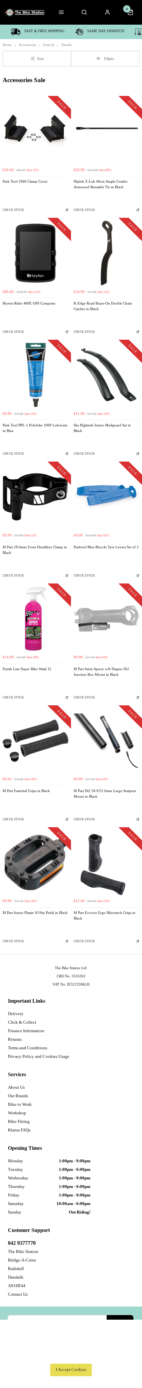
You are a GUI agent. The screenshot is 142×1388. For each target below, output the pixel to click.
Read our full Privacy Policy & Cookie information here (71, 1355)
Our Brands (18, 1095)
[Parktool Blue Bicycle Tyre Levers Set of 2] (106, 497)
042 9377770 (22, 1243)
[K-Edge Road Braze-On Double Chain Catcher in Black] (106, 253)
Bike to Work (20, 1104)
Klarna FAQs (19, 1129)
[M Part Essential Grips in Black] (35, 740)
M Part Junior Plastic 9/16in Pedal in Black (35, 913)
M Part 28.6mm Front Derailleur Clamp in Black (35, 550)
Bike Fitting (19, 1121)
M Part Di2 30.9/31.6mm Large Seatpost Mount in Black (105, 793)
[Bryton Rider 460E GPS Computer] (35, 253)
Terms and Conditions (27, 1047)
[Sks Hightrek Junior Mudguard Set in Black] (106, 375)
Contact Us (18, 1294)
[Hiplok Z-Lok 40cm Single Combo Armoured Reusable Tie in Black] (106, 131)
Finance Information (26, 1030)
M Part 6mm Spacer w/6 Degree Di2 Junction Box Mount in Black (101, 671)
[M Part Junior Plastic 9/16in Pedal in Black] (35, 862)
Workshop (17, 1112)
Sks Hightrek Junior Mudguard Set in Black (102, 428)
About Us (16, 1087)
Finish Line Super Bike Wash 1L (27, 669)
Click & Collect (22, 1022)
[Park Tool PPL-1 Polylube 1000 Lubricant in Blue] (35, 375)
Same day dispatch (105, 31)
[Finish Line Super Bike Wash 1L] (35, 618)
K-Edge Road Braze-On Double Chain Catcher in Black (103, 306)
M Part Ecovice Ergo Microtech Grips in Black (104, 915)
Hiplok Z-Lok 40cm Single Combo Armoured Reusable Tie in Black (100, 184)
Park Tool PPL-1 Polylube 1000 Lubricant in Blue (35, 428)
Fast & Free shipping (44, 31)
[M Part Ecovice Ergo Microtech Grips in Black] (106, 862)
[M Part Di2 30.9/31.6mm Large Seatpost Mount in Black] (106, 740)
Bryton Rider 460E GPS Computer (29, 303)
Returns (15, 1039)
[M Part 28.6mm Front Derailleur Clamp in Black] (35, 497)
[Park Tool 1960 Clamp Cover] (35, 131)
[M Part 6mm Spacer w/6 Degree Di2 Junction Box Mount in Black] (106, 618)
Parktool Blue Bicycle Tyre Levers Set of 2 (106, 547)
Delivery (15, 1013)
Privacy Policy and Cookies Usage (38, 1056)
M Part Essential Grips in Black (26, 791)
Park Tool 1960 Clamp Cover (25, 181)
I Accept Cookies (71, 1369)
